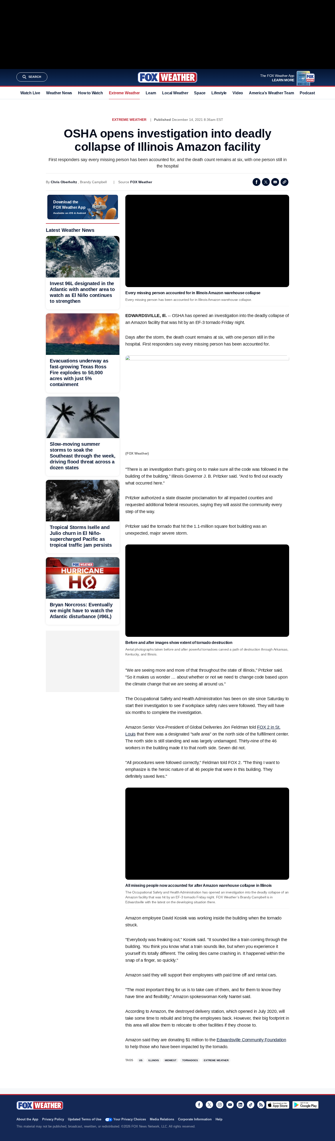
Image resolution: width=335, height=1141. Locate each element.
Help (219, 1119)
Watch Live (30, 93)
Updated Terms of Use (84, 1119)
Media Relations (162, 1119)
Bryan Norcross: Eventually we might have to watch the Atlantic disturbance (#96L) (81, 610)
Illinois (153, 1060)
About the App (27, 1119)
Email (275, 182)
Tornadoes (190, 1060)
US (140, 1060)
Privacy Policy (53, 1119)
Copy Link (284, 182)
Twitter (266, 182)
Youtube (230, 1104)
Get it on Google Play (305, 1105)
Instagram (219, 1104)
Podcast (307, 93)
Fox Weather (167, 77)
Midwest (170, 1060)
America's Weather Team (271, 93)
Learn (151, 93)
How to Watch (90, 93)
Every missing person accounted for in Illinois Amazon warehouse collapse (192, 293)
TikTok (250, 1104)
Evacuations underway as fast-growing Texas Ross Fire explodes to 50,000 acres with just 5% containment (79, 372)
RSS (261, 1104)
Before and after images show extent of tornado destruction (178, 642)
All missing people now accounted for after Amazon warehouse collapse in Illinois (198, 885)
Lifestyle (219, 93)
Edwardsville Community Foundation (251, 1039)
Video (237, 93)
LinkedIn (240, 1104)
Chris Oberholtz (64, 182)
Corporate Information (195, 1119)
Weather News (59, 93)
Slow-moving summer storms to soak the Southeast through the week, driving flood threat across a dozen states (82, 455)
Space (200, 93)
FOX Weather (141, 182)
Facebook (256, 182)
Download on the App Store (277, 1105)
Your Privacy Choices (129, 1119)
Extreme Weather (124, 93)
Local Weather (175, 93)
